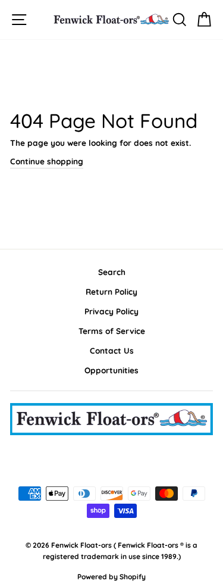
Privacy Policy (111, 311)
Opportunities (111, 370)
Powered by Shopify (111, 576)
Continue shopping (46, 161)
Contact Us (112, 350)
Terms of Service (111, 331)
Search (111, 272)
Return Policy (111, 291)
